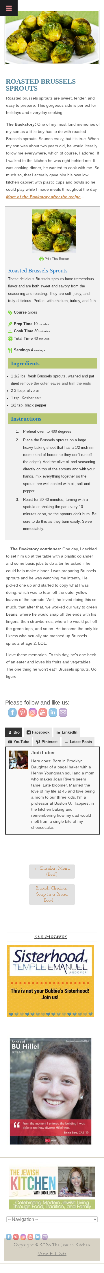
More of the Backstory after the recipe (43, 196)
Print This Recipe (56, 258)
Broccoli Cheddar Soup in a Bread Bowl (52, 894)
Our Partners (50, 937)
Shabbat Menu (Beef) (52, 871)
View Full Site (52, 1254)
